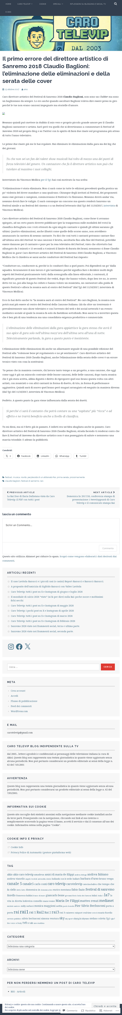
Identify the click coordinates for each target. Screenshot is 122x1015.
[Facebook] (19, 647)
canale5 (28, 884)
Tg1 (108, 918)
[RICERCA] (116, 4)
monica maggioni (44, 906)
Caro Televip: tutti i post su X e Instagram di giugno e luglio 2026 (47, 591)
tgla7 (113, 918)
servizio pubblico (14, 918)
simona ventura (50, 918)
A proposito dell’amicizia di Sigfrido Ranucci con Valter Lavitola (46, 586)
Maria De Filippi (67, 900)
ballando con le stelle (62, 878)
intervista (109, 205)
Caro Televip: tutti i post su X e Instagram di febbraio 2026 (43, 620)
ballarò (76, 878)
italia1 (94, 895)
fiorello (11, 895)
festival (8, 477)
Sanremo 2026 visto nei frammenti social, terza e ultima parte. (45, 626)
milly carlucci (27, 906)
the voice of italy (14, 923)
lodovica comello (32, 900)
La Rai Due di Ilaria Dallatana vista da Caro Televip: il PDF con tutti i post (31, 496)
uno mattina (39, 923)
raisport (78, 912)
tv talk (30, 923)
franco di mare (39, 896)
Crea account (18, 690)
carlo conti (40, 884)
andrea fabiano (97, 874)
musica (16, 477)
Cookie (42, 4)
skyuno (85, 918)
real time (87, 912)
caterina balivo (90, 884)
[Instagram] (11, 647)
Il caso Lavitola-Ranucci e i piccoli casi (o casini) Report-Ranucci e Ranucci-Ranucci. (57, 581)
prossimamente (77, 477)
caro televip (23, 4)
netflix (59, 906)
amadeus (39, 874)
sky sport (69, 918)
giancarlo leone (55, 895)
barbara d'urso (89, 878)
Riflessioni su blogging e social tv (88, 4)
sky (61, 918)
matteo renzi (89, 901)
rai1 (41, 481)
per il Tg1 (46, 179)
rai (16, 912)
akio (26, 89)
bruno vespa (106, 878)
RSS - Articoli (18, 991)
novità (24, 477)
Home (8, 4)
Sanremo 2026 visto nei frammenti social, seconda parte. (42, 631)
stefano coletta (97, 918)
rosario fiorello (104, 912)
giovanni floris (71, 895)
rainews (70, 912)
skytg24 (77, 918)
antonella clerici (44, 879)
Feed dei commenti (21, 706)
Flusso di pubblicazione (24, 701)
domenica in (33, 889)
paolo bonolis (68, 906)
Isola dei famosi (84, 895)
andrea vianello (16, 878)
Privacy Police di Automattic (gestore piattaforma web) (41, 852)
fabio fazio (78, 889)
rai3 (55, 912)
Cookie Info (17, 847)
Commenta (108, 548)
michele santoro (13, 906)
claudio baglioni (12, 481)
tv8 (25, 923)
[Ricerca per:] (53, 666)
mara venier (49, 901)
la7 (107, 894)
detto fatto (21, 890)
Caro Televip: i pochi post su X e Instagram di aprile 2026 (42, 610)
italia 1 (100, 895)
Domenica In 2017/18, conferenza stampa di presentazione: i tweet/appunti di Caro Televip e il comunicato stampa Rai (91, 497)
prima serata (63, 477)
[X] (27, 647)
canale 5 (14, 883)
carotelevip (74, 884)
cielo (13, 889)
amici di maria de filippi (59, 874)
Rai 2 (47, 912)
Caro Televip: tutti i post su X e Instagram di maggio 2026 (42, 605)
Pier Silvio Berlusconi (90, 906)
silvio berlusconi (31, 918)
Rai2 (40, 912)
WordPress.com (19, 711)
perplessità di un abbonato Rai (41, 477)
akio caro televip (23, 874)
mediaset (106, 900)
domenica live (46, 890)
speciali (57, 4)
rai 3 (62, 912)
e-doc (8, 12)
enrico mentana (62, 889)
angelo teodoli (31, 879)
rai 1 (32, 912)
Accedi (14, 695)
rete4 (94, 913)
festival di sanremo (30, 481)
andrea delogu (81, 875)
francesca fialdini (24, 895)
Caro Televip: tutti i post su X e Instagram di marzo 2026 (42, 615)
